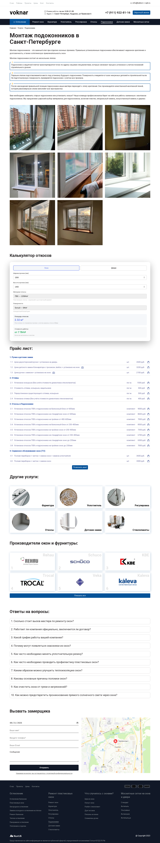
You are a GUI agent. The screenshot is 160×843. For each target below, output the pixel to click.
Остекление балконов (18, 799)
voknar (19, 12)
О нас (12, 3)
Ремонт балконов (16, 814)
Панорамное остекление (19, 822)
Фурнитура (52, 22)
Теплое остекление (17, 818)
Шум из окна (89, 799)
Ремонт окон (38, 22)
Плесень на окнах (91, 814)
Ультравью (125, 810)
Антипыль (125, 806)
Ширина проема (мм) (21, 273)
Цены (36, 3)
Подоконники (107, 22)
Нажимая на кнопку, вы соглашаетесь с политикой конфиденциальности (44, 773)
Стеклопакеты (53, 830)
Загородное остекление (19, 807)
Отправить (44, 768)
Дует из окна (90, 810)
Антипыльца (126, 818)
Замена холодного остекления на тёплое (25, 810)
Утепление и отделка (18, 826)
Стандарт (124, 802)
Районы (19, 3)
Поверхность (18, 303)
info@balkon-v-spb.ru (141, 3)
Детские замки (123, 22)
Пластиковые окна (17, 803)
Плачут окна (89, 803)
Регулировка (81, 22)
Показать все (80, 596)
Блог (42, 3)
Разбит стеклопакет (92, 807)
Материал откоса (19, 292)
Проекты (28, 3)
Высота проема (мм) (21, 282)
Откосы (93, 22)
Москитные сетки (141, 22)
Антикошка (125, 814)
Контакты (50, 3)
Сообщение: (15, 752)
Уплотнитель (66, 22)
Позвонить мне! (80, 467)
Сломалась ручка (91, 818)
